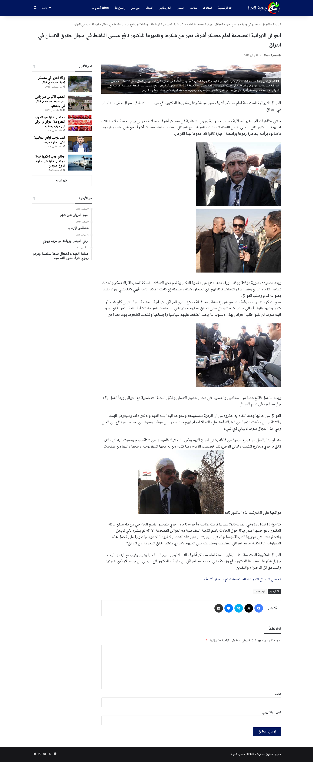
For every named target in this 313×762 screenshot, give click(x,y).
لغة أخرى (100, 8)
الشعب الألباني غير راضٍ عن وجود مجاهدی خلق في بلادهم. (50, 101)
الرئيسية (223, 8)
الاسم (278, 694)
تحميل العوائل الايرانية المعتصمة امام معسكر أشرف (242, 579)
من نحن (135, 8)
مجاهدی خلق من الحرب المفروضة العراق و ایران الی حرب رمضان (50, 122)
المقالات (207, 8)
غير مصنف (259, 591)
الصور (180, 8)
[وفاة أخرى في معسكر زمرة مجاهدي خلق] (80, 84)
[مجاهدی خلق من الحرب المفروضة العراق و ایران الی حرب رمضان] (80, 123)
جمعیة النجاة (271, 55)
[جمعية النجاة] (263, 8)
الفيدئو (149, 8)
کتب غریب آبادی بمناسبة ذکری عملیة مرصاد (49, 140)
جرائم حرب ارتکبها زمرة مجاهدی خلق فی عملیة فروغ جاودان (50, 161)
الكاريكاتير (165, 8)
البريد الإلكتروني (271, 712)
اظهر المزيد (62, 180)
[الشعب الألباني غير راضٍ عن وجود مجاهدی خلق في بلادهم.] (80, 103)
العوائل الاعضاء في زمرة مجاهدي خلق (248, 24)
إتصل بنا (120, 8)
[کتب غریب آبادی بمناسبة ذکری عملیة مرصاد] (80, 144)
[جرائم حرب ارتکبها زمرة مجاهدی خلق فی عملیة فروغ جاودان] (80, 163)
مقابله (193, 8)
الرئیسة (277, 24)
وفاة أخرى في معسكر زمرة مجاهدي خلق (51, 80)
